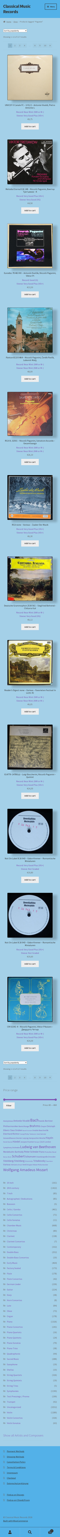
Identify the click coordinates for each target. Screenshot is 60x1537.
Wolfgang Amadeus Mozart (25, 1169)
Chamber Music (14, 1225)
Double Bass (37, 1130)
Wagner (30, 1165)
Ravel (54, 1152)
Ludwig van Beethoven (38, 1146)
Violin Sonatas (14, 1423)
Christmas (12, 1230)
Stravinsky (29, 1161)
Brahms (35, 1126)
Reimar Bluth (7, 1157)
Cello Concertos (14, 1214)
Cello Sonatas (13, 1220)
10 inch (10, 1182)
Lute (9, 1305)
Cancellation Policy (16, 1462)
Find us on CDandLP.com (18, 1500)
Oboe (9, 1311)
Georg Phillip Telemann (28, 1134)
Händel (16, 1141)
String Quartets (14, 1375)
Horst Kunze (7, 1142)
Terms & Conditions (16, 1467)
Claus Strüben (16, 1130)
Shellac (10, 1369)
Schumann (30, 1156)
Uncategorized (14, 1407)
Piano (42, 1152)
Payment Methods (15, 1451)
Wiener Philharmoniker (40, 1165)
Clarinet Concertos (16, 1241)
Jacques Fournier (27, 1142)
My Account (10, 1532)
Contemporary (14, 1246)
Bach (34, 1120)
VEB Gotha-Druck (16, 1165)
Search (30, 1532)
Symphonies (13, 1391)
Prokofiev (48, 1152)
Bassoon (11, 1204)
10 (45, 45)
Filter (8, 1105)
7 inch (9, 1193)
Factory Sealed (14, 1268)
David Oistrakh (27, 1130)
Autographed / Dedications (19, 1198)
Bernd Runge (24, 1126)
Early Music (12, 1263)
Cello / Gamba (13, 1209)
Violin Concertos (15, 1417)
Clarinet (11, 1236)
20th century (13, 1188)
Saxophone (12, 1364)
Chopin (43, 1126)
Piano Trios (12, 1348)
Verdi (24, 1164)
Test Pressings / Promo (18, 1396)
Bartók (42, 1121)
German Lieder (14, 1284)
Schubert (18, 1156)
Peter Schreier (31, 1151)
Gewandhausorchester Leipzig (15, 1138)
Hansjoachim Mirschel (37, 1138)
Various (6, 1164)
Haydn (49, 1137)
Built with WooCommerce (15, 1520)
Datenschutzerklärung (17, 1483)
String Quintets (14, 1380)
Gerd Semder (41, 1134)
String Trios (12, 1385)
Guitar (10, 1289)
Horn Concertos (14, 1300)
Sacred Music (13, 1359)
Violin (9, 1412)
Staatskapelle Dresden (46, 1156)
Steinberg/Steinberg (14, 1160)
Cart (46, 1530)
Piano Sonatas (14, 1343)
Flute (9, 1273)
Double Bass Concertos (18, 1257)
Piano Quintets (14, 1337)
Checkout (11, 1478)
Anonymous (8, 1121)
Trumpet (11, 1401)
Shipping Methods (15, 1456)
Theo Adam (49, 1161)
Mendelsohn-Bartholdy (13, 1152)
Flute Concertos (14, 1279)
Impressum (12, 1472)
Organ (10, 1316)
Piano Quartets (14, 1332)
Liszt (42, 1141)
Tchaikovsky (39, 1160)
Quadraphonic (13, 1353)
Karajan (37, 1142)
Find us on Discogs (15, 1494)
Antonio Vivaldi (21, 1120)
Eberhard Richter (11, 1133)
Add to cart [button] (30, 126)
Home (8, 21)
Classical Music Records (17, 8)
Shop (15, 21)
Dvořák (45, 1130)
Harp (9, 1295)
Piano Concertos (15, 1327)
